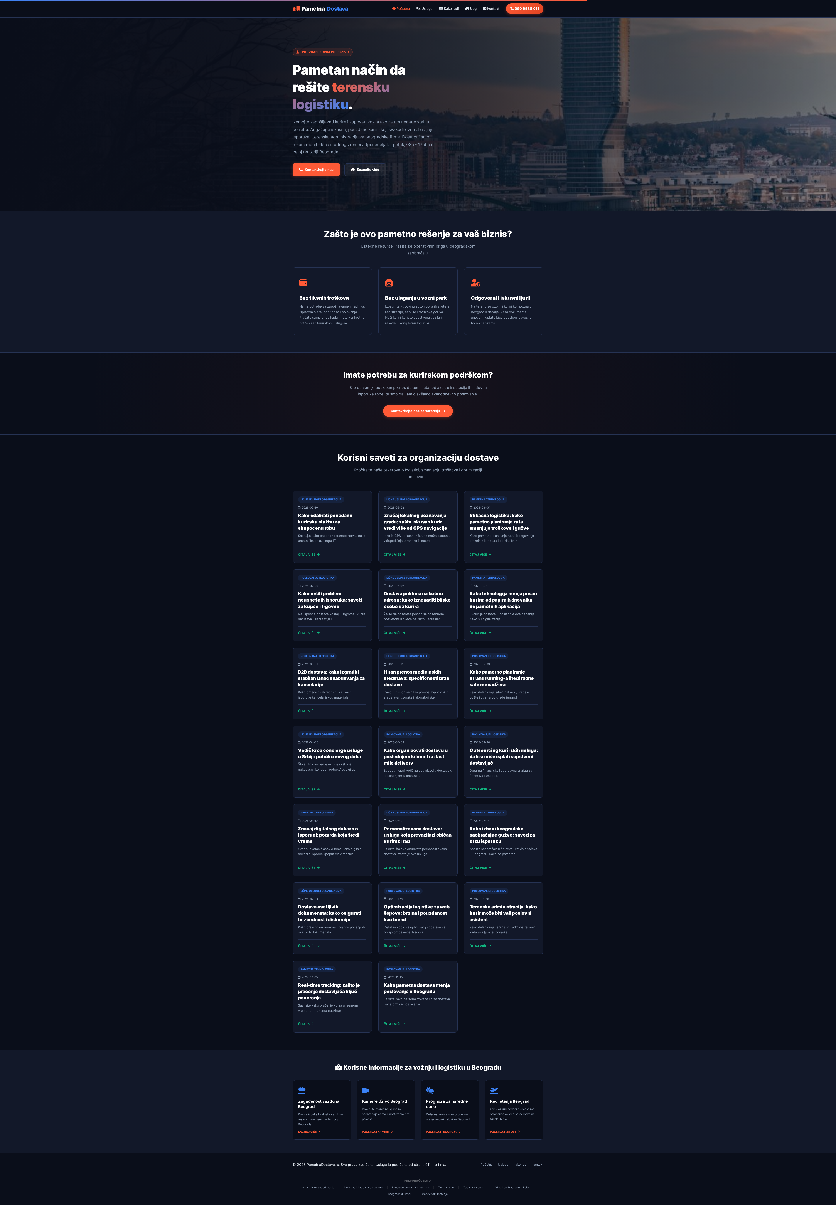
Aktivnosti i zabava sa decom (363, 1187)
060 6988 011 (526, 8)
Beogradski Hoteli (399, 1194)
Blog (473, 9)
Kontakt (492, 9)
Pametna (325, 8)
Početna (403, 9)
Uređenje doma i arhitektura (410, 1187)
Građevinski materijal (434, 1194)
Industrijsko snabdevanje (318, 1187)
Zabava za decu (473, 1187)
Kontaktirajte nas (319, 169)
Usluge (426, 9)
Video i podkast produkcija (511, 1187)
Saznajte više (368, 169)
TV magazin (446, 1187)
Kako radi (451, 9)
